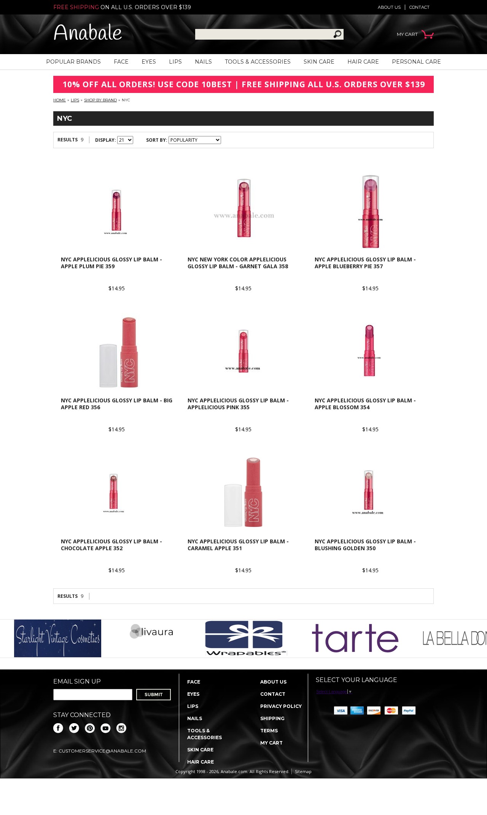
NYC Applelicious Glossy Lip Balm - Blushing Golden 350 (365, 545)
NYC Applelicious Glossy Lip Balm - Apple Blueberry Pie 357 (365, 263)
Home (59, 100)
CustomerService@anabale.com (102, 751)
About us (389, 7)
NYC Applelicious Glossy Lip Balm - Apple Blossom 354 (365, 404)
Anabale (87, 34)
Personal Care (416, 61)
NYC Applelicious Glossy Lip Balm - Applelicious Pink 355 (238, 404)
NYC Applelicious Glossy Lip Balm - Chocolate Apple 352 (111, 545)
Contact (419, 7)
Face (121, 61)
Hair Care (363, 61)
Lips (175, 61)
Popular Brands (73, 61)
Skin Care (319, 61)
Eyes (149, 61)
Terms (269, 730)
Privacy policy (281, 706)
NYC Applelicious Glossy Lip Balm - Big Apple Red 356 (116, 404)
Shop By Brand (100, 100)
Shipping (272, 718)
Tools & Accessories (258, 61)
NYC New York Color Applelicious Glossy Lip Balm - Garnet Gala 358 (238, 263)
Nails (203, 61)
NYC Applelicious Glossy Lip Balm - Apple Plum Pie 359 (111, 263)
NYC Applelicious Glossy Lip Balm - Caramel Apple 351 (238, 545)
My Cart (271, 743)
